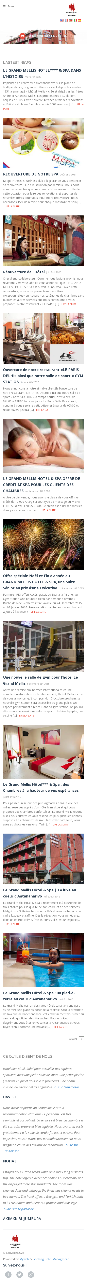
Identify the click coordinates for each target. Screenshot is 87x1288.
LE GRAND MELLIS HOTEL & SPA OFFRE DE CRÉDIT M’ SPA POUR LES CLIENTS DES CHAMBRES (41, 484)
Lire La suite (12, 206)
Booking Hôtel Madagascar (51, 1259)
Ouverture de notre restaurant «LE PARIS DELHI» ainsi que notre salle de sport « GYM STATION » (43, 375)
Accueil (44, 29)
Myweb (24, 1259)
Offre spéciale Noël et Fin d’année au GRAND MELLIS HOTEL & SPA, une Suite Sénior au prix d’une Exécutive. (39, 581)
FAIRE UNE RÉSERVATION (48, 36)
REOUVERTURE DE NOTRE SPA (30, 174)
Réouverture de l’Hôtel (24, 271)
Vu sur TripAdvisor (66, 1087)
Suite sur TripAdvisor (18, 1209)
